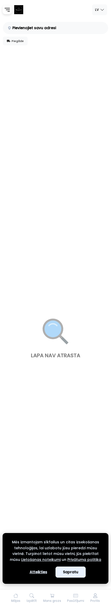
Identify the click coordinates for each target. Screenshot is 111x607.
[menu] (7, 9)
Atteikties (38, 572)
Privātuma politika (84, 559)
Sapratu (70, 572)
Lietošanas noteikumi (41, 559)
